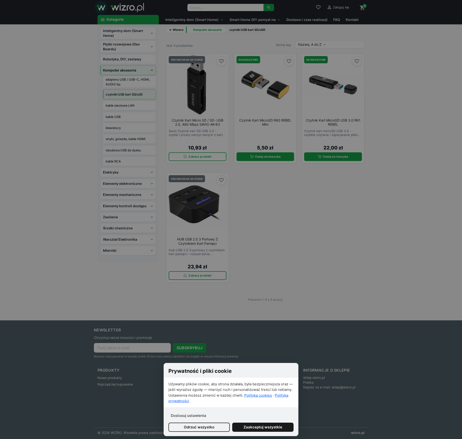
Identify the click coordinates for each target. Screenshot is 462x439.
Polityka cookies (258, 395)
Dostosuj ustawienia (188, 415)
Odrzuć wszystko (199, 427)
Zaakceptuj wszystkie (263, 427)
